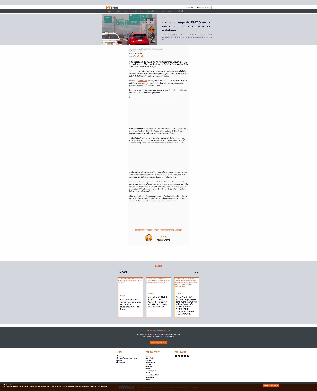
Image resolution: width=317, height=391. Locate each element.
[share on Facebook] (135, 56)
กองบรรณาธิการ (163, 239)
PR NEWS (122, 296)
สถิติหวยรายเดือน (151, 362)
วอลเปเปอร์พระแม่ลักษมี (152, 375)
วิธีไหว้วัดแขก (149, 373)
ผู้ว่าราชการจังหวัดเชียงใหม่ (167, 230)
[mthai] (112, 7)
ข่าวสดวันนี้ (149, 230)
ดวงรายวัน (148, 364)
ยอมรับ (266, 385)
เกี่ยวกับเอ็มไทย (120, 362)
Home (130, 49)
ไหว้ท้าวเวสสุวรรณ (151, 371)
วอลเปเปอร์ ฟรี (150, 377)
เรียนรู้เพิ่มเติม (274, 385)
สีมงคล (148, 379)
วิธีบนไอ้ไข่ (148, 369)
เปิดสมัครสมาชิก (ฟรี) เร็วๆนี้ (158, 343)
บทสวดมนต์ (171, 11)
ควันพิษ (156, 230)
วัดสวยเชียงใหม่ (150, 358)
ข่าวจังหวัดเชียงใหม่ (139, 230)
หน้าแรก (109, 11)
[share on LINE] (142, 56)
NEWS (163, 18)
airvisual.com (142, 81)
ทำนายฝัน (118, 11)
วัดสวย (162, 11)
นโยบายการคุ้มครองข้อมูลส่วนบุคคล (126, 358)
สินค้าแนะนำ (190, 8)
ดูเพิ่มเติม (196, 273)
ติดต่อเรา (119, 360)
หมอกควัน (178, 230)
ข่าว (146, 71)
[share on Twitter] (139, 56)
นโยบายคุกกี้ (119, 356)
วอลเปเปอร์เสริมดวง (152, 11)
